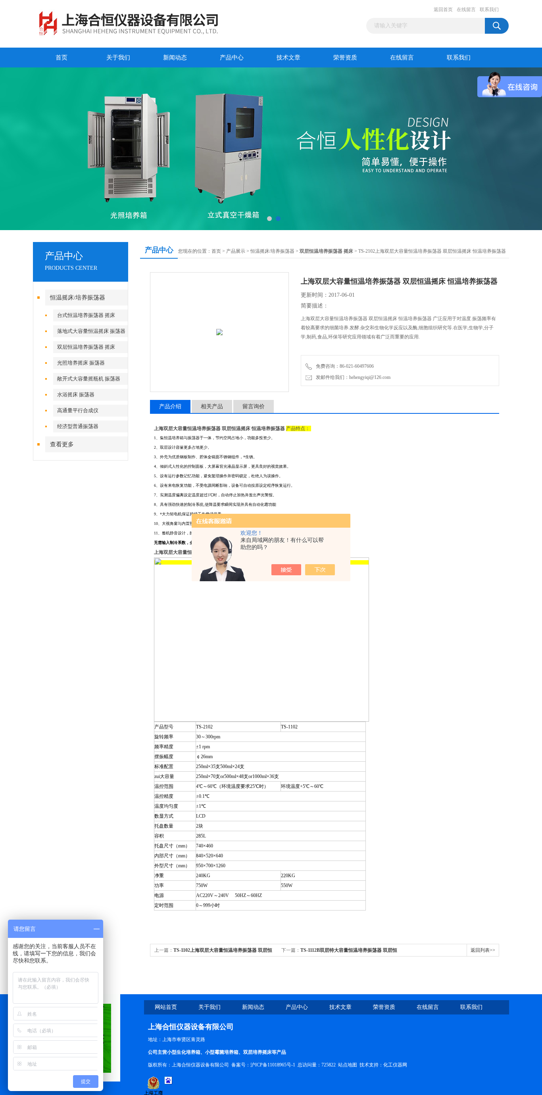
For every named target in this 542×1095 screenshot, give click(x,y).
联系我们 (489, 9)
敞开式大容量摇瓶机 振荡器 (88, 379)
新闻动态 (175, 57)
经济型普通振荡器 (77, 426)
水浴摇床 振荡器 (75, 395)
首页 (61, 57)
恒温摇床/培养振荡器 (77, 297)
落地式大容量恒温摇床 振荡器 (91, 331)
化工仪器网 (395, 1065)
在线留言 (466, 9)
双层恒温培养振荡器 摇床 (86, 347)
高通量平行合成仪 (77, 410)
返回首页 (443, 9)
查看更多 (62, 444)
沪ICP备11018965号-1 (272, 1065)
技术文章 (288, 57)
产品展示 (235, 251)
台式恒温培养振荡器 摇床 (86, 315)
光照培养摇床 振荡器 (81, 363)
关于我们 (118, 57)
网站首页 (166, 1007)
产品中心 (232, 57)
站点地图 (347, 1065)
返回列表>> (483, 950)
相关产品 (212, 406)
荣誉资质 (345, 57)
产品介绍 (170, 406)
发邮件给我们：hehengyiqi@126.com (351, 377)
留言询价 (253, 406)
